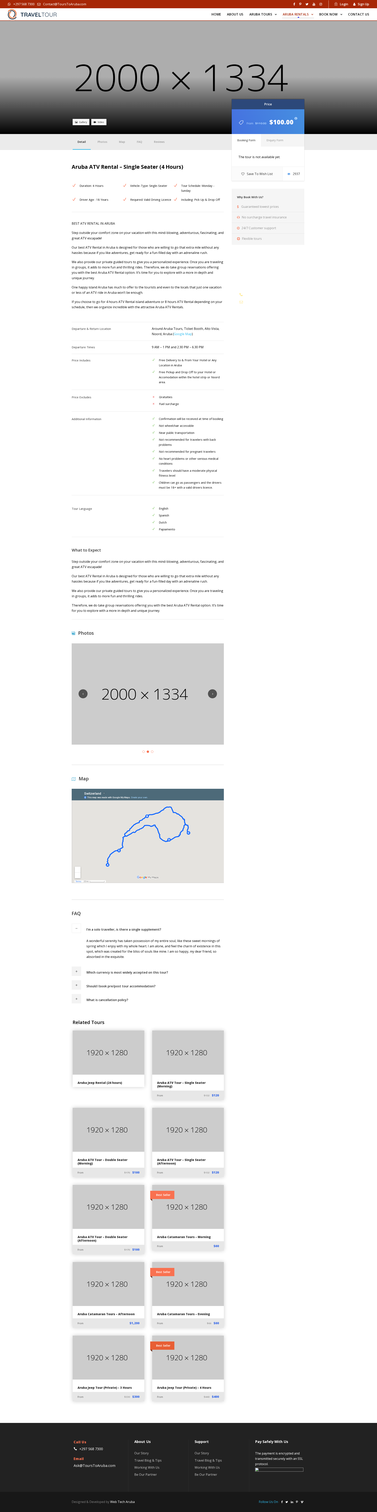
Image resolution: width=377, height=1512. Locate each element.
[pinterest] (300, 4)
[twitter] (307, 4)
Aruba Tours (260, 14)
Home (216, 14)
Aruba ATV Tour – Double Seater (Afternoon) (102, 1238)
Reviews (159, 142)
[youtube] (314, 4)
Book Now (328, 14)
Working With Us (146, 1467)
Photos (102, 142)
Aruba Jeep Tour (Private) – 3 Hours (105, 1388)
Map (122, 142)
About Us (235, 14)
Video (101, 122)
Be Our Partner (145, 1474)
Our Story (141, 1453)
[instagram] (320, 4)
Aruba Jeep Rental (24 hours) (100, 1083)
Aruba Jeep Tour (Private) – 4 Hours (184, 1388)
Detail (82, 142)
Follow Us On (269, 1502)
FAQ (139, 142)
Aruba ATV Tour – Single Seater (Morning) (181, 1084)
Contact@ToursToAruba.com (64, 4)
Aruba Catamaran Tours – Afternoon (106, 1314)
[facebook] (294, 4)
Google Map (183, 334)
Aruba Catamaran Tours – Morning (184, 1237)
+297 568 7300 (24, 4)
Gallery (83, 122)
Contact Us (358, 14)
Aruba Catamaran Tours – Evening (183, 1314)
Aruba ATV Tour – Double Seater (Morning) (102, 1161)
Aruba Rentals (296, 14)
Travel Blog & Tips (148, 1460)
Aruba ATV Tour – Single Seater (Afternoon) (181, 1161)
